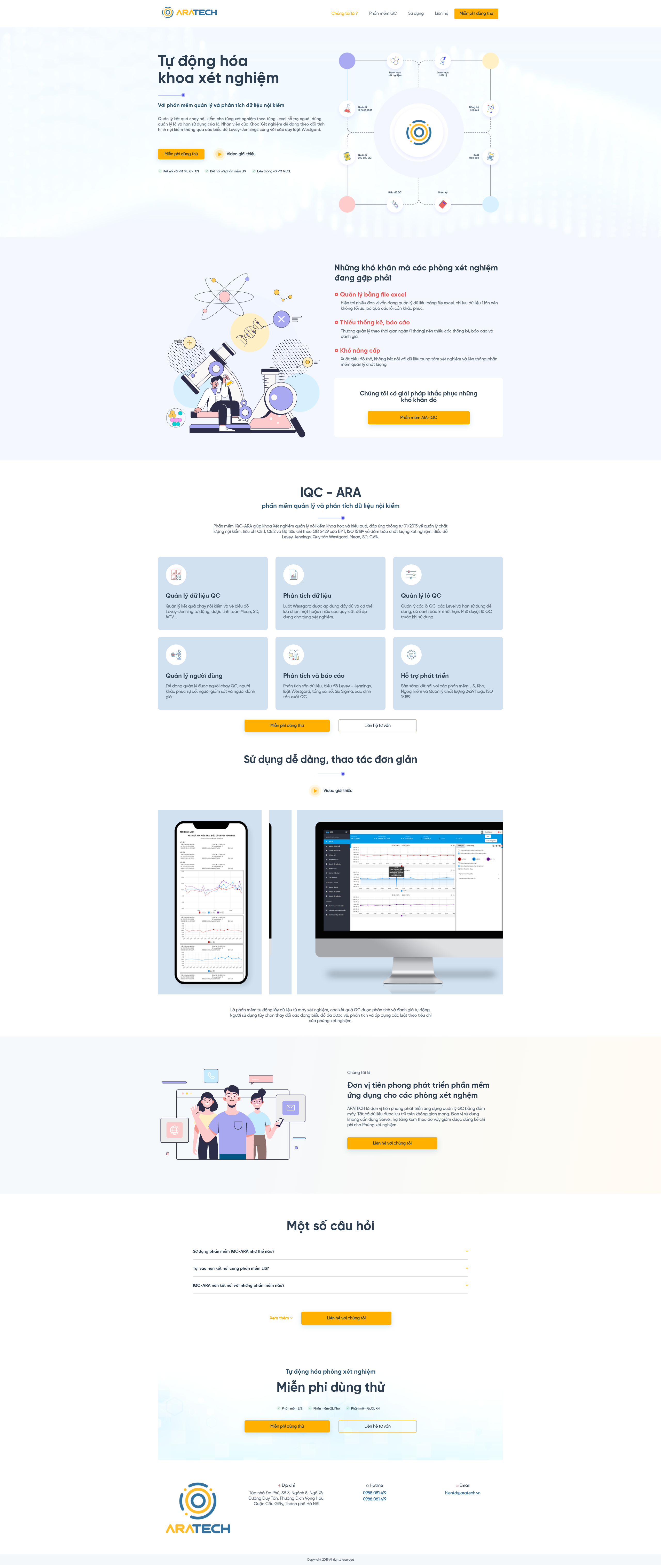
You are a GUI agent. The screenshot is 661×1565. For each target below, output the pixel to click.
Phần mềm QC (383, 13)
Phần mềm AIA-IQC (418, 418)
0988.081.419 (374, 1493)
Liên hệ (441, 13)
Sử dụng (416, 13)
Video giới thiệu (241, 154)
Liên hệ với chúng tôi (392, 1143)
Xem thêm (280, 1318)
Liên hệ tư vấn (378, 725)
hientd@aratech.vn (463, 1493)
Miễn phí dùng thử (476, 13)
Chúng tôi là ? (345, 13)
